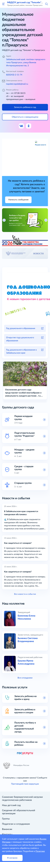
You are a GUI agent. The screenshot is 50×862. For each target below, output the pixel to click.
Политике (40, 851)
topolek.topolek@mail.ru (17, 84)
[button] (46, 4)
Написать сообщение (18, 200)
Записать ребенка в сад (25, 107)
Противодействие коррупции (25, 784)
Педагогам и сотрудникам (16, 824)
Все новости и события (25, 594)
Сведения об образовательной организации (18, 812)
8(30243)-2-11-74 (14, 75)
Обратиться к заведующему (25, 117)
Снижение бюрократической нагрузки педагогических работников (22, 798)
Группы (6, 819)
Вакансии (7, 829)
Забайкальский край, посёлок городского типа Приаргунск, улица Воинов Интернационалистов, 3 (25, 62)
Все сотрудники (25, 678)
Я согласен (12, 858)
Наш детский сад (11, 805)
